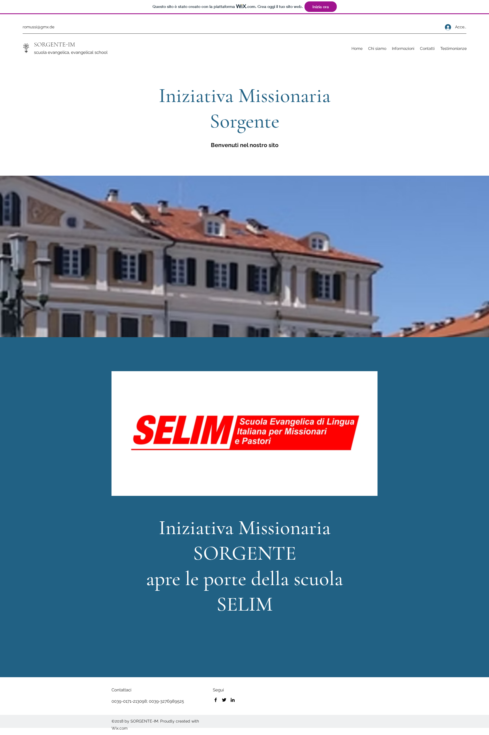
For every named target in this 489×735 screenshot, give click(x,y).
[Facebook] (215, 700)
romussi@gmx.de (38, 27)
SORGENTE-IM (54, 44)
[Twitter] (224, 700)
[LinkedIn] (232, 700)
